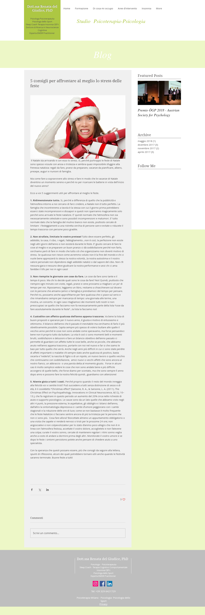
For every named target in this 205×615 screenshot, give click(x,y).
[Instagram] (95, 583)
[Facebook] (102, 583)
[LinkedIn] (109, 583)
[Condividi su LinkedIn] (47, 489)
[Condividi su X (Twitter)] (39, 489)
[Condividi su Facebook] (31, 489)
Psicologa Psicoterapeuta (42, 18)
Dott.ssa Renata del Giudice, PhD (42, 8)
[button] (103, 604)
